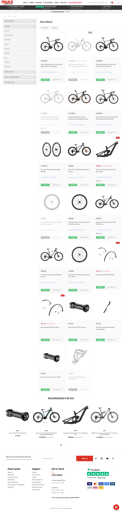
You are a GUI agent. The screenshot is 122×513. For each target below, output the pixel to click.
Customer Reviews (13, 477)
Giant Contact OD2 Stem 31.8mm (77, 327)
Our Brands (11, 474)
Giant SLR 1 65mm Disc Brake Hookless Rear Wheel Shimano (51, 223)
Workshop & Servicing (38, 484)
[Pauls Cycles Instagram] (102, 458)
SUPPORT (63, 2)
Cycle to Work (36, 489)
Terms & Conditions (13, 482)
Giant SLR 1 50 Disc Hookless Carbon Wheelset (50, 170)
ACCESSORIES (48, 2)
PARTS (56, 2)
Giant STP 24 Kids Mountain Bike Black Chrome (78, 170)
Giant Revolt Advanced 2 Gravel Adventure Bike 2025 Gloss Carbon (50, 118)
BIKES (25, 2)
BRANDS (39, 2)
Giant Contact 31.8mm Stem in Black (51, 377)
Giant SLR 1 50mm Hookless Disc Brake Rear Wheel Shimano (78, 223)
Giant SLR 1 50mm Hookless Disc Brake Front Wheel (78, 275)
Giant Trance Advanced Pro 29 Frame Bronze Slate (106, 170)
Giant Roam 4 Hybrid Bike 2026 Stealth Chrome (51, 275)
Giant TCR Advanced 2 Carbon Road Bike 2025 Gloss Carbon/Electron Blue (107, 118)
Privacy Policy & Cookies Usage (16, 484)
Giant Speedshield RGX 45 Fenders (50, 327)
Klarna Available (36, 482)
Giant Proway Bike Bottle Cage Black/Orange (76, 378)
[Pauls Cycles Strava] (113, 458)
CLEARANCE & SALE (75, 2)
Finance (34, 477)
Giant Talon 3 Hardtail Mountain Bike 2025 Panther (106, 223)
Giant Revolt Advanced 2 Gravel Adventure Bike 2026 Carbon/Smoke (78, 118)
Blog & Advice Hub (37, 487)
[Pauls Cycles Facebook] (96, 458)
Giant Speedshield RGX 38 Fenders (105, 274)
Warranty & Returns (37, 479)
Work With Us (11, 479)
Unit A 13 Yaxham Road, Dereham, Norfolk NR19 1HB (65, 497)
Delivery (34, 472)
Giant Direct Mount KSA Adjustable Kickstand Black (105, 328)
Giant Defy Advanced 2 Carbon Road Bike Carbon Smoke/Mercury (105, 65)
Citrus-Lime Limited (67, 508)
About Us (10, 472)
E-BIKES (31, 2)
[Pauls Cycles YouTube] (107, 458)
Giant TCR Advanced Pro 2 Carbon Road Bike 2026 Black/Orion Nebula (51, 65)
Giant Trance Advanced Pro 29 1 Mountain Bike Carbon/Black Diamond (78, 65)
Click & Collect (36, 474)
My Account (11, 487)
